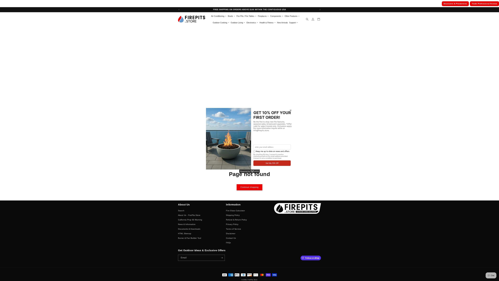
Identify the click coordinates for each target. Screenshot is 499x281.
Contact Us (231, 238)
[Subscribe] (222, 258)
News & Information (187, 224)
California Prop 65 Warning (190, 220)
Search (181, 211)
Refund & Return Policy (236, 220)
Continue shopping (249, 187)
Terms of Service (233, 229)
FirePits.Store (252, 279)
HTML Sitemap (184, 233)
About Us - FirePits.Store (189, 215)
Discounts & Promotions (455, 4)
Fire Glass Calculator (235, 211)
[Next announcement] (320, 9)
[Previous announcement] (179, 9)
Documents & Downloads (189, 229)
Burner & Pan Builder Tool (189, 238)
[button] (307, 19)
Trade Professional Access (484, 4)
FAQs (228, 243)
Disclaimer (230, 233)
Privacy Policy (232, 224)
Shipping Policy (233, 215)
